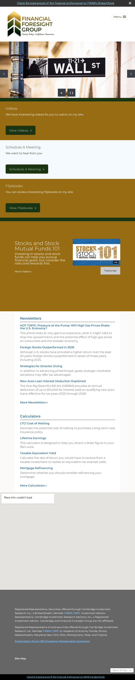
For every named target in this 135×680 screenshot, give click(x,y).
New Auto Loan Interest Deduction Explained (53, 381)
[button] (119, 17)
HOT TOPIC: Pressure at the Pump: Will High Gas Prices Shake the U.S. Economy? (65, 327)
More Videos (23, 271)
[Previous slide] (4, 74)
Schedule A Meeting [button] (25, 169)
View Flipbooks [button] (21, 208)
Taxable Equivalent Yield (38, 453)
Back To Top (120, 670)
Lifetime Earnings (33, 438)
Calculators (30, 416)
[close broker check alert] (130, 3)
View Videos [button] (18, 130)
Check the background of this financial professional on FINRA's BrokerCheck (65, 3)
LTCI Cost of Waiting (34, 423)
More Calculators (33, 485)
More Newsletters (34, 402)
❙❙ (71, 92)
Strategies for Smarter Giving (41, 366)
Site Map (20, 658)
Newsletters (30, 318)
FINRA (68, 613)
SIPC (77, 613)
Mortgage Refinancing (36, 468)
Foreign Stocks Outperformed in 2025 (47, 347)
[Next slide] (131, 74)
